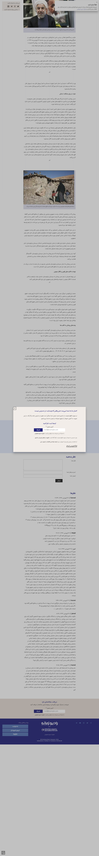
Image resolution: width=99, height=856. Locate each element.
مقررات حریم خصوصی (39, 433)
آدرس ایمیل (49, 427)
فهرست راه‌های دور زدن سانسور (42, 438)
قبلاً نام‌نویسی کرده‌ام (71, 446)
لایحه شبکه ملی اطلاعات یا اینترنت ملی (48, 442)
